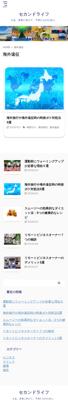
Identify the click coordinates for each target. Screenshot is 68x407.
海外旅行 (43, 127)
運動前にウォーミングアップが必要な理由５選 (33, 304)
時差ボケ (32, 127)
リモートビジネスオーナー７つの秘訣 (28, 331)
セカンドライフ (36, 14)
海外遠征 (54, 127)
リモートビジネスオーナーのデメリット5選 (32, 338)
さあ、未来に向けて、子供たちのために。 (34, 398)
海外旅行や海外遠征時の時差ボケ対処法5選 (32, 313)
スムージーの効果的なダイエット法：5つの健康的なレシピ (44, 212)
